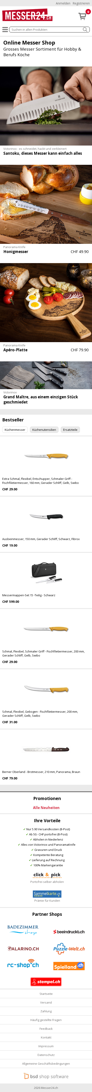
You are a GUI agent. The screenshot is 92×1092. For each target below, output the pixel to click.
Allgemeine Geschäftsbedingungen (46, 1064)
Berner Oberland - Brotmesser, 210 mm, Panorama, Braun (41, 772)
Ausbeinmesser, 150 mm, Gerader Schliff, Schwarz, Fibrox (41, 539)
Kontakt (46, 1037)
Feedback (46, 1029)
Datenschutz (46, 1055)
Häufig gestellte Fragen (46, 1020)
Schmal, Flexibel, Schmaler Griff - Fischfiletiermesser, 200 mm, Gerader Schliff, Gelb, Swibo (43, 653)
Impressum (46, 1046)
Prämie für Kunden (47, 901)
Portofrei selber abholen (47, 882)
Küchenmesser (15, 430)
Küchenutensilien (44, 430)
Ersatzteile (70, 430)
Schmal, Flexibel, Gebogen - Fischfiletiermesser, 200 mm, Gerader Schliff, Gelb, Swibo (40, 714)
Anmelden (63, 3)
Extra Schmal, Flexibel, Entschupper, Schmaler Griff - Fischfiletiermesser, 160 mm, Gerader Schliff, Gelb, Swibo (40, 481)
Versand (46, 1002)
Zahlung (46, 1011)
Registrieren (81, 3)
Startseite (46, 994)
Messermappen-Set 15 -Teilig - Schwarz (28, 595)
